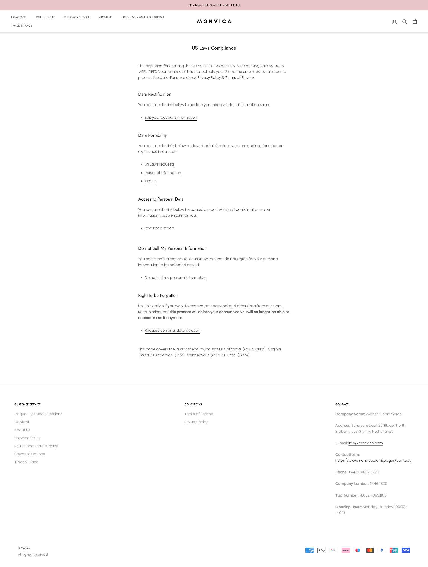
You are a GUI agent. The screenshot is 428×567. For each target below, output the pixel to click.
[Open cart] (415, 21)
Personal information (163, 172)
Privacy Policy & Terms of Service (226, 77)
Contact (21, 421)
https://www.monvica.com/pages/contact (373, 460)
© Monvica (24, 548)
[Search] (404, 21)
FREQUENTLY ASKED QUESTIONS (143, 17)
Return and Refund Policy (36, 446)
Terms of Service (199, 413)
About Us (22, 429)
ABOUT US (105, 17)
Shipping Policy (27, 438)
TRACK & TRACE (21, 26)
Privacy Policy (196, 421)
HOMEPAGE (19, 17)
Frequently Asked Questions (38, 413)
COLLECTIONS (45, 17)
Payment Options (29, 454)
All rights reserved (33, 554)
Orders (150, 181)
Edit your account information (171, 117)
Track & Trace (26, 462)
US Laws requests (160, 164)
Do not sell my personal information (176, 277)
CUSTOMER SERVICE (77, 17)
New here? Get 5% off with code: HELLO (214, 5)
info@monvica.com (365, 443)
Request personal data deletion (172, 330)
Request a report (159, 228)
